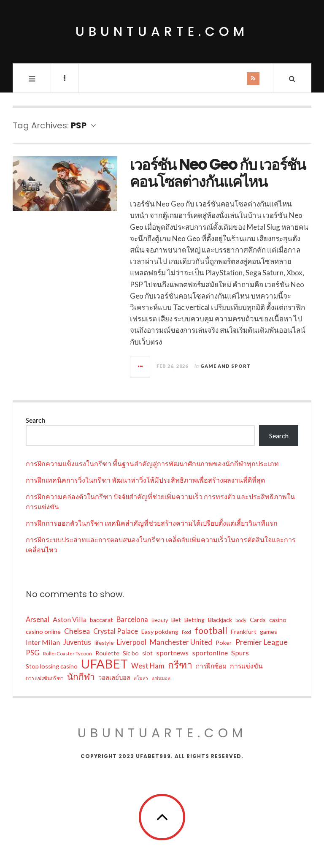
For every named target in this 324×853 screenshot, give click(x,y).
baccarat (101, 619)
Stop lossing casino (52, 666)
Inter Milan (43, 642)
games (268, 631)
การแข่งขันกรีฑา (45, 678)
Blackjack (220, 619)
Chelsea (77, 631)
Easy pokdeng (159, 631)
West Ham (148, 666)
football (210, 630)
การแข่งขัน (246, 666)
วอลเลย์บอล (114, 677)
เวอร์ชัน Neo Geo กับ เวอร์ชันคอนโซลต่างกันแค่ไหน (218, 173)
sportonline (210, 653)
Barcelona (132, 619)
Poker (224, 642)
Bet (176, 619)
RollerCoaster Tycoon (67, 653)
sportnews (172, 653)
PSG (33, 653)
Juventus (77, 642)
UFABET (104, 664)
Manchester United (181, 642)
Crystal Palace (115, 631)
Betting (194, 619)
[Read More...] (140, 366)
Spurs (240, 653)
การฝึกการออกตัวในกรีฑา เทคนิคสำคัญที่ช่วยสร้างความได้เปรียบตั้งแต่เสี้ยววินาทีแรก (152, 523)
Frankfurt (243, 631)
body (240, 620)
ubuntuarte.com (162, 31)
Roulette (107, 653)
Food (186, 632)
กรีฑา (180, 665)
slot (147, 653)
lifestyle (103, 642)
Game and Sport (225, 366)
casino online (43, 631)
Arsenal (37, 619)
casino (277, 619)
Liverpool (131, 642)
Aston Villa (69, 619)
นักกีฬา (81, 676)
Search (35, 420)
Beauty (159, 620)
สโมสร (141, 678)
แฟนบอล (160, 678)
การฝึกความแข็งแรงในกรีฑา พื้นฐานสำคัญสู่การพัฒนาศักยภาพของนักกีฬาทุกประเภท (152, 463)
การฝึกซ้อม (211, 666)
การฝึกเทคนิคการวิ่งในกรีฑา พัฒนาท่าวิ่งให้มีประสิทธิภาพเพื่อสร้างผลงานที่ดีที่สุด (145, 480)
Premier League (261, 642)
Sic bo (131, 653)
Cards (258, 619)
